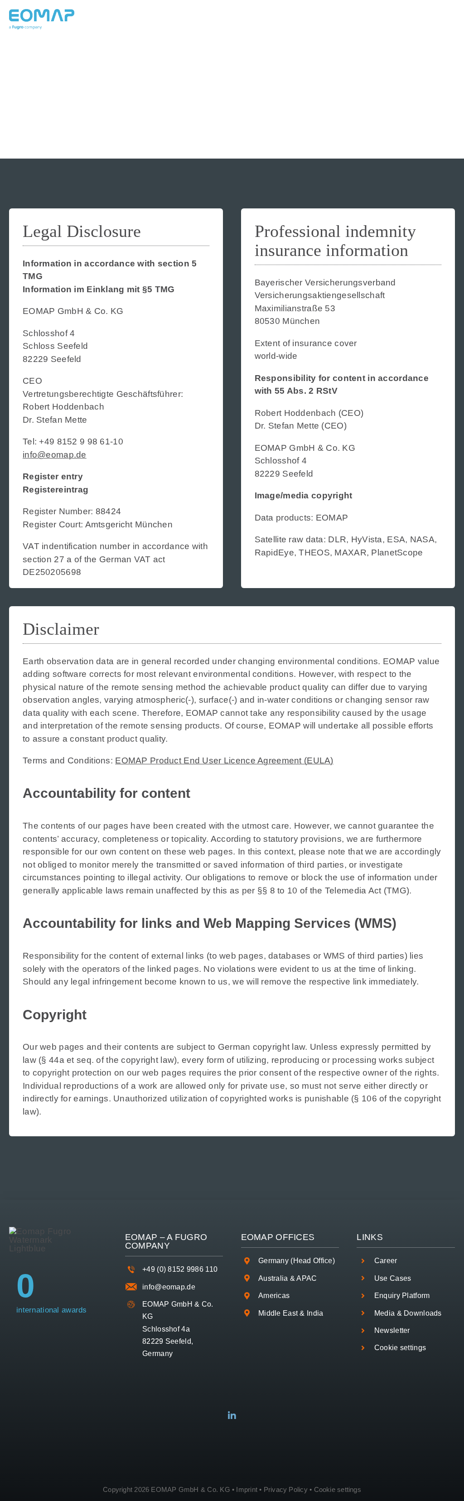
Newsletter (392, 1330)
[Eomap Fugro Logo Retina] (41, 13)
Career (385, 1261)
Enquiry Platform (402, 1295)
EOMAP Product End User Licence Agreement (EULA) (224, 760)
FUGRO (191, 1237)
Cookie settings (400, 1347)
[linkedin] (232, 1415)
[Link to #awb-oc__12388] (247, 19)
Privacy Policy (286, 1489)
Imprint (246, 1489)
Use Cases (392, 1278)
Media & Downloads (408, 1313)
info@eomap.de (55, 454)
